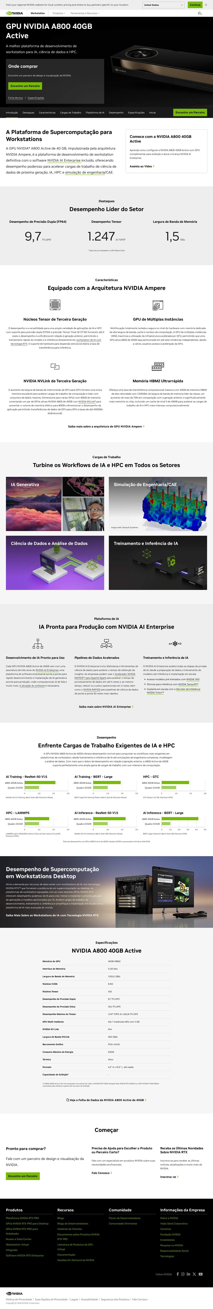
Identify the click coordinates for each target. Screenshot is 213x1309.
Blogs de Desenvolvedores (72, 1223)
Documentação (66, 1254)
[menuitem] (37, 13)
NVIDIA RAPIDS (91, 689)
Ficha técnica (15, 97)
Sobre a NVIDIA (169, 1218)
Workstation (38, 13)
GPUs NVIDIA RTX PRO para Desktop (27, 1223)
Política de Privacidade (19, 1299)
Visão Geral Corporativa (174, 1223)
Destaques (28, 112)
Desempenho (116, 112)
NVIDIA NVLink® (87, 401)
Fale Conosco (101, 1173)
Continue (195, 4)
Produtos (58, 13)
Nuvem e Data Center (18, 1239)
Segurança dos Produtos (115, 1299)
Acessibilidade (89, 1299)
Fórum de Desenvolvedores (124, 1218)
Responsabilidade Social (174, 1250)
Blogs (60, 1218)
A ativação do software (32, 685)
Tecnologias (167, 1256)
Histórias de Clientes (69, 1228)
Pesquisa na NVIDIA (171, 1245)
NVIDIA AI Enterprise (64, 160)
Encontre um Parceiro (25, 86)
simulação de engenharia (85, 172)
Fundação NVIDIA (170, 1234)
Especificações (36, 97)
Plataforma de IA (95, 112)
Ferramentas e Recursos (84, 13)
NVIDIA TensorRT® (188, 684)
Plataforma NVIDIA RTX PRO (22, 1218)
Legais (74, 1299)
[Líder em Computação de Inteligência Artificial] (14, 13)
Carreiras (165, 1228)
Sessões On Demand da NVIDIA (75, 1260)
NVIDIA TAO (192, 679)
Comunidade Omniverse (123, 1223)
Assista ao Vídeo (141, 166)
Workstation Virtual (17, 1244)
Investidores (167, 1239)
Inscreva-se (168, 1177)
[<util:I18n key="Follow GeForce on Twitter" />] (194, 1274)
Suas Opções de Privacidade (51, 1299)
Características (47, 112)
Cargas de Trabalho (70, 112)
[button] (199, 14)
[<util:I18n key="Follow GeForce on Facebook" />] (178, 1274)
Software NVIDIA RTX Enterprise (25, 1255)
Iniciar (152, 112)
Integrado (11, 1250)
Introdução (12, 112)
